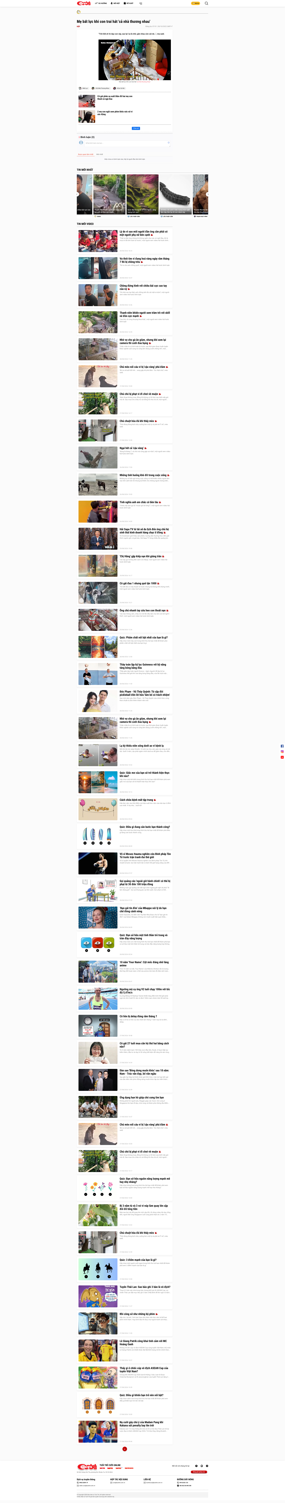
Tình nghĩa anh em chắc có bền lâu (139, 502)
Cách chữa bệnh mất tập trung (137, 800)
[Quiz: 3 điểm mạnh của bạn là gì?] (97, 1269)
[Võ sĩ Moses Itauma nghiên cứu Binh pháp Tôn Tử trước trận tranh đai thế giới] (97, 863)
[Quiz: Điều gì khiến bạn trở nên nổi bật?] (97, 1405)
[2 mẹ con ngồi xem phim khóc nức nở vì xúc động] (86, 116)
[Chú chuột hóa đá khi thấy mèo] (97, 430)
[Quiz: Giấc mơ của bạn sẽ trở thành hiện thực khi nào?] (97, 782)
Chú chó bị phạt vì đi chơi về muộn (139, 394)
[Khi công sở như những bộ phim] (97, 1323)
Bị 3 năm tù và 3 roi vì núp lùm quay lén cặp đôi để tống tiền (144, 1207)
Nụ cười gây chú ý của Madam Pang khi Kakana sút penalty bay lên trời (141, 1424)
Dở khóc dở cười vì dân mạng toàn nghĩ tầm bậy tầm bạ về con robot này (175, 211)
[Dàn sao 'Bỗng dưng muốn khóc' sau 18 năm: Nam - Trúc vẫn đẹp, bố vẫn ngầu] (97, 1080)
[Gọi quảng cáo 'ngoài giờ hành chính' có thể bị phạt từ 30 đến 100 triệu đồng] (97, 891)
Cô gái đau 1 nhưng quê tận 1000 (138, 583)
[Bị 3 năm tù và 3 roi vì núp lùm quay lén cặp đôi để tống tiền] (97, 1215)
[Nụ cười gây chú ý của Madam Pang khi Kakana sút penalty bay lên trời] (97, 1432)
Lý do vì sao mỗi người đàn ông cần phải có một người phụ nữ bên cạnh (144, 233)
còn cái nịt (121, 88)
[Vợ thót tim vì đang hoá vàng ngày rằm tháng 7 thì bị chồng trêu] (97, 268)
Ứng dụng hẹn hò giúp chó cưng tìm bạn (142, 1097)
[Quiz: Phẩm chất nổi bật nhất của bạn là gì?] (97, 647)
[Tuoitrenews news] (129, 1468)
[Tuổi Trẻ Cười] (207, 1466)
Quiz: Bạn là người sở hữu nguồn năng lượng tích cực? (142, 211)
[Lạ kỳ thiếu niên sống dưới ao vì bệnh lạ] (97, 755)
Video (99, 216)
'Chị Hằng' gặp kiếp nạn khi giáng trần (141, 556)
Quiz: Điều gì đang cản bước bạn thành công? (145, 827)
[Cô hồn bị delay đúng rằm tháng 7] (97, 1026)
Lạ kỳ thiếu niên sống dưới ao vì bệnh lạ (142, 745)
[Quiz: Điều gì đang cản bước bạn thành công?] (97, 836)
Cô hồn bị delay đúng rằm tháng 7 (138, 1016)
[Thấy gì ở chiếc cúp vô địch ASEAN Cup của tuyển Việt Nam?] (97, 1378)
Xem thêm (125, 1449)
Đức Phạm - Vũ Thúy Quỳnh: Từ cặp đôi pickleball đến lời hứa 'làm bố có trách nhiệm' (145, 693)
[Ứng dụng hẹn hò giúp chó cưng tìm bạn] (97, 1107)
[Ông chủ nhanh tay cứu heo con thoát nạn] (97, 620)
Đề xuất (130, 3)
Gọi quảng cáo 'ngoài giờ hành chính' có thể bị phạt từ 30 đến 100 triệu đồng (145, 883)
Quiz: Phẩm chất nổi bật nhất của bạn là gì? (144, 637)
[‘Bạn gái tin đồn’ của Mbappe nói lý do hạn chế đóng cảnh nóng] (97, 918)
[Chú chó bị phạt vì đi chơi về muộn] (97, 403)
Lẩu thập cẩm (135, 216)
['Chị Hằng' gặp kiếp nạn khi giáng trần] (97, 566)
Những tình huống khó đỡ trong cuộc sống (143, 475)
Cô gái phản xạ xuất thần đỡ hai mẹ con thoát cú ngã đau (114, 97)
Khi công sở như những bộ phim (137, 1314)
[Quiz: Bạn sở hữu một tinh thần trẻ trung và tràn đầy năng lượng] (97, 945)
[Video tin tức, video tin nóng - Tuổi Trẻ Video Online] (120, 1468)
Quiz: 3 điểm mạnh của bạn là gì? (138, 1260)
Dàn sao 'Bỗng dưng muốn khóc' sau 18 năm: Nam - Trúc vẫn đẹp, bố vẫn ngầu (144, 1072)
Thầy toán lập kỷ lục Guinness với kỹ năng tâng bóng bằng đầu (143, 666)
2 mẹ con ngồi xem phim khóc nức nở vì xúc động (115, 113)
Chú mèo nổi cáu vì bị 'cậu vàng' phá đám (143, 367)
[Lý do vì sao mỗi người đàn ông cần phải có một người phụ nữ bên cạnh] (97, 241)
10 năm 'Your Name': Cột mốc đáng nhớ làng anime (144, 964)
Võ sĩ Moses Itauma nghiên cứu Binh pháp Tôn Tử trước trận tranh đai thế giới (145, 855)
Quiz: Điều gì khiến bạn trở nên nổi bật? (141, 1395)
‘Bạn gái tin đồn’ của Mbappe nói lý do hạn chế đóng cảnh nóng (143, 910)
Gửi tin (197, 3)
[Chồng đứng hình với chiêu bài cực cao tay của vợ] (97, 295)
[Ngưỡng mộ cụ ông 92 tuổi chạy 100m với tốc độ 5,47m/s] (97, 999)
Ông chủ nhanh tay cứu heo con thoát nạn (143, 610)
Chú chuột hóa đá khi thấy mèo (137, 421)
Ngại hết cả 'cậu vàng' (132, 448)
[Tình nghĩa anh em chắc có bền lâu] (97, 512)
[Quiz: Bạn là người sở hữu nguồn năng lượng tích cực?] (143, 194)
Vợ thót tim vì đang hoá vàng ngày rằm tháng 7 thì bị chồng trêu (144, 260)
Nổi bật (117, 3)
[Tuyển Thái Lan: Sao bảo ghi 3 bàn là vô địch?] (97, 1296)
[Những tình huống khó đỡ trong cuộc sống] (97, 485)
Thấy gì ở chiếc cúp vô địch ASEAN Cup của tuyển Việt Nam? (144, 1370)
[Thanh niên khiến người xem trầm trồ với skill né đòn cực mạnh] (109, 194)
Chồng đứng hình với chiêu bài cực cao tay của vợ (143, 287)
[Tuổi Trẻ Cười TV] (202, 1466)
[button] (140, 3)
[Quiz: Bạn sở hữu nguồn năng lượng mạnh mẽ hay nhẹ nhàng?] (97, 1188)
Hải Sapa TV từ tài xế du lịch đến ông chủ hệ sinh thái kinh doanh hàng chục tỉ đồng (144, 531)
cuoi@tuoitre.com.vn (119, 1482)
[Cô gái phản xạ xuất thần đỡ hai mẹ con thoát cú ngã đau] (86, 101)
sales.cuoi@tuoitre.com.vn (87, 1485)
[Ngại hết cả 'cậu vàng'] (97, 458)
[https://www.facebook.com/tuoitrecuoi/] (196, 1466)
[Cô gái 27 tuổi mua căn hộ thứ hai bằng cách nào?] (97, 1053)
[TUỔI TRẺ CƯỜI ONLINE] (87, 1467)
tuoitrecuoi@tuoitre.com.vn (154, 1482)
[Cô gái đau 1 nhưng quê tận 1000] (97, 593)
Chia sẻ (136, 128)
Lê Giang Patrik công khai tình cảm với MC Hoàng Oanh (143, 1343)
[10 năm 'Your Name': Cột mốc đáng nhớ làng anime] (97, 972)
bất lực (85, 88)
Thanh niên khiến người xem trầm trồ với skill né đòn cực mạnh (108, 211)
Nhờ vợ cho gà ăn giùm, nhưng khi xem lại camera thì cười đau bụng (143, 341)
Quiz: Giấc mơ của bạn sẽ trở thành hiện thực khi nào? (144, 774)
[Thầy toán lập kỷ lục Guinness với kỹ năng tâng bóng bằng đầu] (97, 674)
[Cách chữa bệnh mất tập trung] (97, 809)
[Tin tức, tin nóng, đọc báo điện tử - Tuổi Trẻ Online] (103, 1468)
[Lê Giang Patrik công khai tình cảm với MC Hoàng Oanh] (97, 1351)
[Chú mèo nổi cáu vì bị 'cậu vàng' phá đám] (97, 376)
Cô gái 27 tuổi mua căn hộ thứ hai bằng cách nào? (144, 1045)
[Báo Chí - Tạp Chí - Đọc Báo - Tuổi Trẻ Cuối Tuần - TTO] (111, 1468)
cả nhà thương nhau (143, 82)
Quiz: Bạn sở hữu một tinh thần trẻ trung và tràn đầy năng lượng (143, 937)
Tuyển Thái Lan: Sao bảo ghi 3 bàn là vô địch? (145, 1287)
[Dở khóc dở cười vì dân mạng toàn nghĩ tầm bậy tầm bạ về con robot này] (176, 194)
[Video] (142, 13)
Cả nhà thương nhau (102, 88)
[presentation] (77, 194)
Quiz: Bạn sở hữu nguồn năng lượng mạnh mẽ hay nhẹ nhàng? (145, 1180)
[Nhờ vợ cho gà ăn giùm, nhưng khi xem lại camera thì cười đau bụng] (97, 349)
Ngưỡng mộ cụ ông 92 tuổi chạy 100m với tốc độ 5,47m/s (145, 991)
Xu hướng (102, 3)
